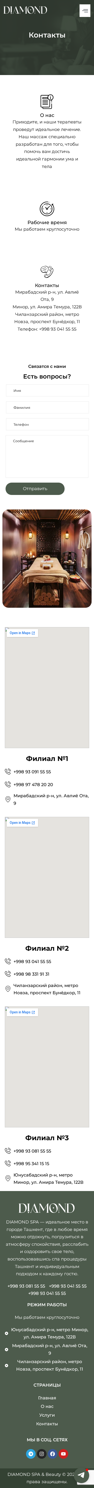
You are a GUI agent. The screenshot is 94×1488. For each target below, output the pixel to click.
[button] (81, 1475)
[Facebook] (52, 1454)
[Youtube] (63, 1454)
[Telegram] (31, 1454)
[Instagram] (42, 1454)
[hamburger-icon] (85, 10)
